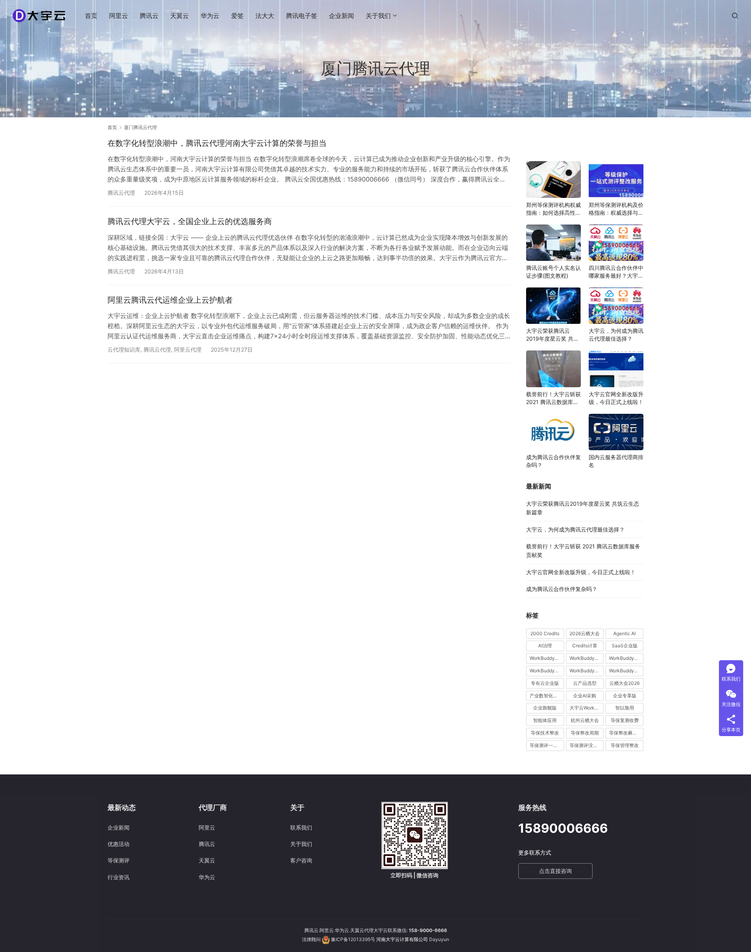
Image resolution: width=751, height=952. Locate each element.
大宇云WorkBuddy (587, 708)
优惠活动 (118, 844)
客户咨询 (301, 860)
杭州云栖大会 (585, 720)
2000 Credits (544, 633)
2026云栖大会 (585, 633)
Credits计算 (584, 645)
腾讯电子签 (301, 16)
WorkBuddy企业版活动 (547, 658)
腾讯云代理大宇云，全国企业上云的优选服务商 (190, 221)
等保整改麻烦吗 (625, 733)
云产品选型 (584, 683)
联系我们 (301, 827)
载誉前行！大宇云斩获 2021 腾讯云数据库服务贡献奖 (553, 398)
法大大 (264, 16)
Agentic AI (624, 633)
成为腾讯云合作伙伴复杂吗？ (553, 461)
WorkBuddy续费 (587, 671)
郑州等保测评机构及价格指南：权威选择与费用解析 (616, 209)
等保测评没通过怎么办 (587, 745)
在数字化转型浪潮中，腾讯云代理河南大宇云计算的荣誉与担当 (217, 143)
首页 (91, 16)
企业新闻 (341, 16)
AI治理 (545, 645)
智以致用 (624, 708)
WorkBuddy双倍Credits (587, 658)
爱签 (237, 16)
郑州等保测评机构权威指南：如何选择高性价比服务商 (553, 209)
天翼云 (179, 16)
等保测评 (118, 860)
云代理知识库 (124, 349)
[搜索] (734, 15)
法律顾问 (311, 939)
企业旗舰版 (545, 708)
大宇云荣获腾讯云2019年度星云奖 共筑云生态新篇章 (552, 335)
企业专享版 (624, 696)
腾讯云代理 (121, 192)
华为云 (210, 16)
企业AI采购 (584, 696)
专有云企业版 (545, 683)
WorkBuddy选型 (626, 671)
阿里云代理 (187, 349)
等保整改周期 (585, 733)
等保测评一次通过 (547, 745)
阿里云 (118, 16)
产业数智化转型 (546, 696)
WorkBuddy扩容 (626, 658)
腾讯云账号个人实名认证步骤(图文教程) (553, 271)
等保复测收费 (625, 720)
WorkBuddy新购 (547, 671)
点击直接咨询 (555, 871)
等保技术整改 (545, 733)
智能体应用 (545, 720)
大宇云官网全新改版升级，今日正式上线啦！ (616, 398)
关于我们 (378, 16)
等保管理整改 (625, 745)
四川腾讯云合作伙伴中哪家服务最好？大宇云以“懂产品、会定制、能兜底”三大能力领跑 (616, 272)
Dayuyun (439, 939)
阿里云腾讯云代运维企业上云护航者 (170, 300)
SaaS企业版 (625, 645)
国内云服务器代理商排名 (616, 461)
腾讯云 (149, 16)
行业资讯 (118, 877)
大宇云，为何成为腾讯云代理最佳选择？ (616, 334)
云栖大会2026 (624, 683)
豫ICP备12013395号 (353, 939)
